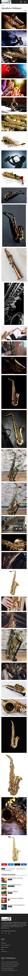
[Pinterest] (6, 933)
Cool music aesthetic (10, 868)
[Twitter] (9, 933)
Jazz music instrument (6, 870)
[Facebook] (2, 933)
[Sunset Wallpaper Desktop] (4, 886)
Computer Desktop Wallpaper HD (16, 905)
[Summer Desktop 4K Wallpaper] (4, 900)
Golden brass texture (20, 868)
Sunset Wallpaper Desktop (14, 884)
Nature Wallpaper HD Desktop (15, 878)
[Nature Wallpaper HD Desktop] (4, 880)
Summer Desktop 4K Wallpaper (16, 898)
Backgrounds (11, 886)
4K (8, 899)
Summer (10, 893)
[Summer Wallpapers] (4, 893)
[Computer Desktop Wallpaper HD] (4, 907)
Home (2, 5)
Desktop (10, 879)
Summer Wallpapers (13, 891)
